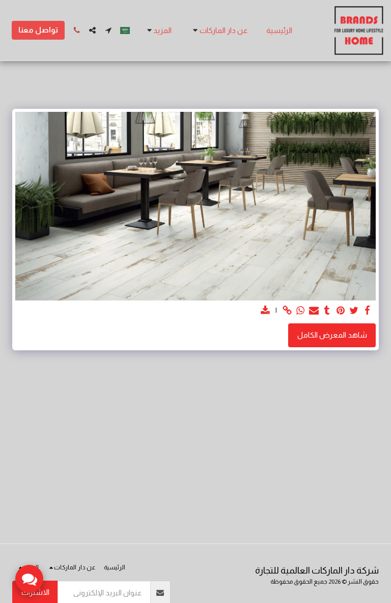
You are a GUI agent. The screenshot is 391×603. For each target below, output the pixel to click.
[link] (287, 311)
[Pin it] (340, 311)
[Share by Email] (314, 311)
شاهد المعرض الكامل (332, 334)
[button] (219, 30)
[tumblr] (327, 311)
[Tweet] (354, 311)
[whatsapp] (300, 311)
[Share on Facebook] (367, 311)
